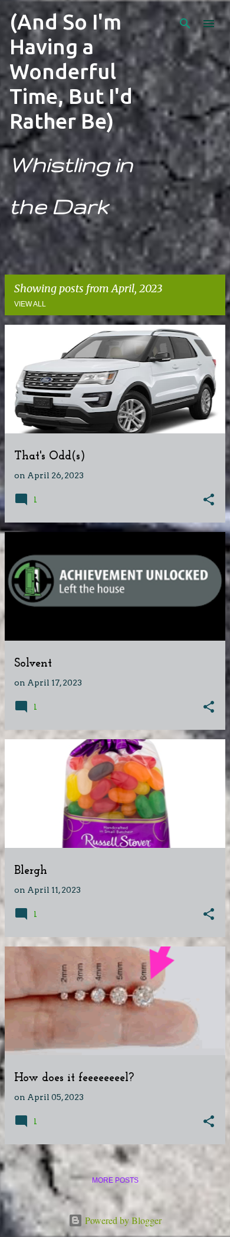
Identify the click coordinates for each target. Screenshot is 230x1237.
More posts (115, 1180)
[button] (209, 500)
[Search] (185, 23)
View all (30, 304)
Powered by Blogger (122, 1220)
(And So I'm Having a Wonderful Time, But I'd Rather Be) (71, 71)
